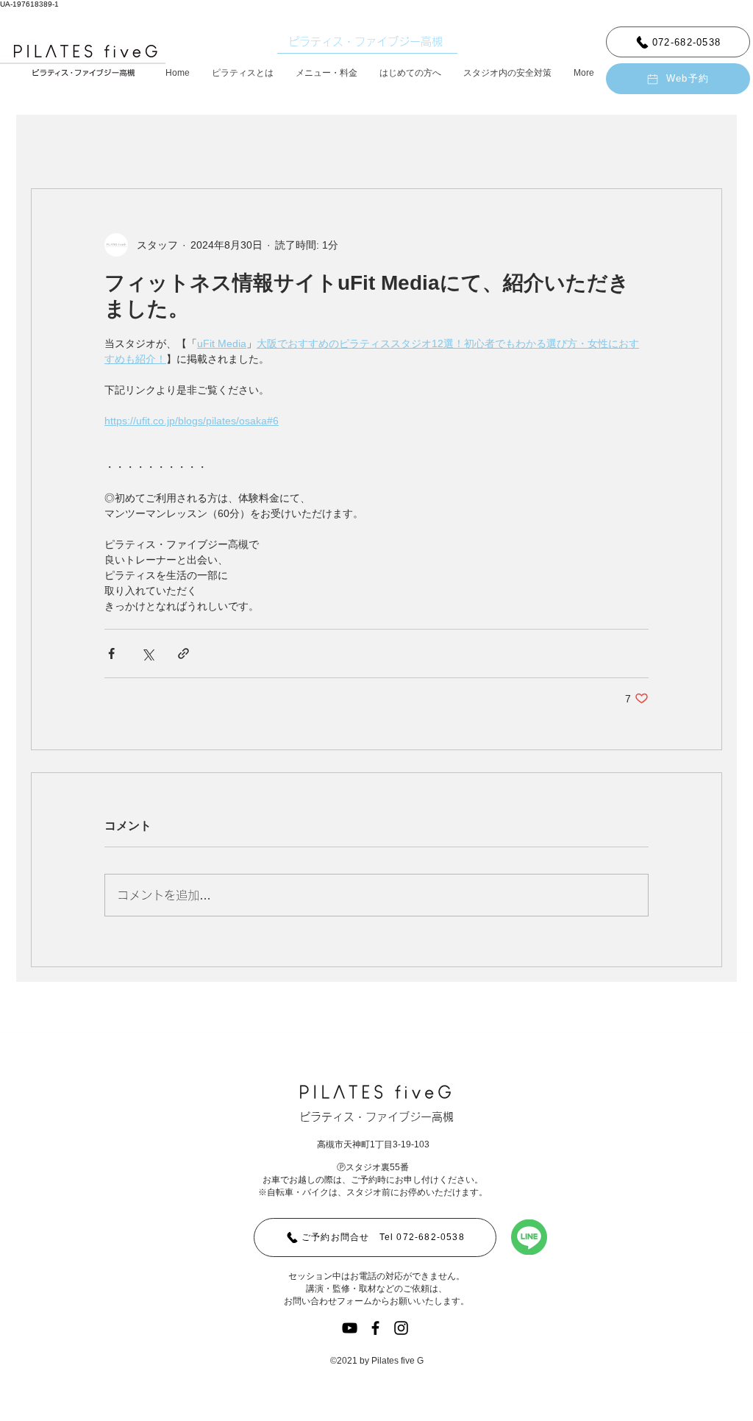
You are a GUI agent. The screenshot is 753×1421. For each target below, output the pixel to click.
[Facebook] (375, 1328)
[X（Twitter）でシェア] (147, 653)
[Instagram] (401, 1328)
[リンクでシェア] (183, 653)
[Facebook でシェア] (111, 653)
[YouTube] (349, 1328)
